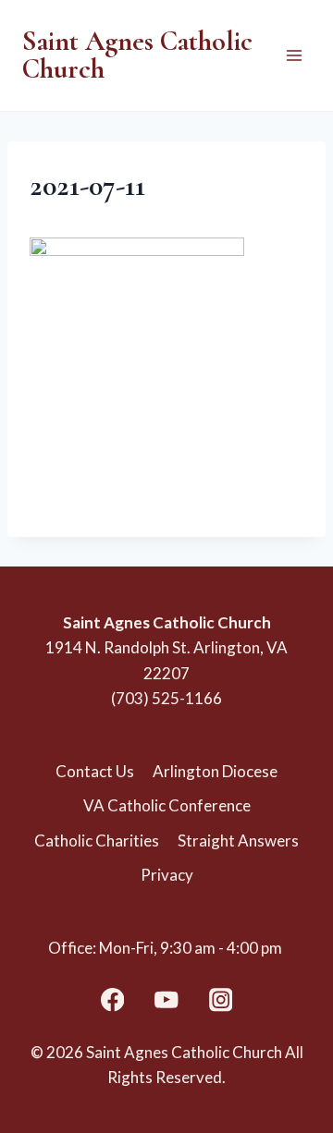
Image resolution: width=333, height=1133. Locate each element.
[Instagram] (220, 1000)
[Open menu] (294, 55)
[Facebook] (112, 1000)
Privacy (167, 874)
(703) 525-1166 (166, 698)
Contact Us (95, 771)
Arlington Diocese (215, 771)
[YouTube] (167, 1000)
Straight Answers (238, 840)
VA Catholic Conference (167, 805)
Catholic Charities (96, 840)
